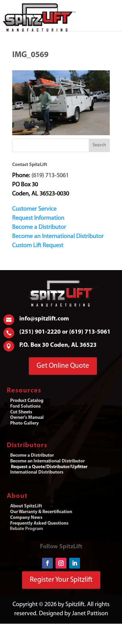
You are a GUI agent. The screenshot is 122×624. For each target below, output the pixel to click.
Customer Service (34, 209)
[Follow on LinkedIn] (74, 563)
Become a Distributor (39, 227)
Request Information (38, 218)
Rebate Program (26, 528)
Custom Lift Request (37, 246)
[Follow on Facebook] (47, 563)
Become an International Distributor (58, 237)
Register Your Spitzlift (61, 579)
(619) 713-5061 (50, 176)
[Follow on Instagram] (61, 563)
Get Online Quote (63, 365)
